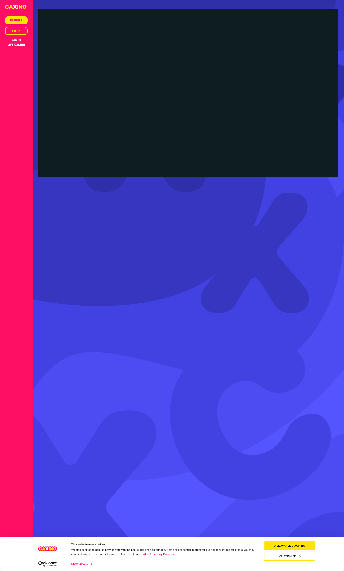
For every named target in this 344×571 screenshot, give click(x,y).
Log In (16, 31)
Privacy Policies (163, 554)
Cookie (144, 554)
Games (16, 40)
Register (16, 20)
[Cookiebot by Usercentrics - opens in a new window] (47, 564)
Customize (287, 556)
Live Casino (16, 45)
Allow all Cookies (289, 545)
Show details (79, 563)
